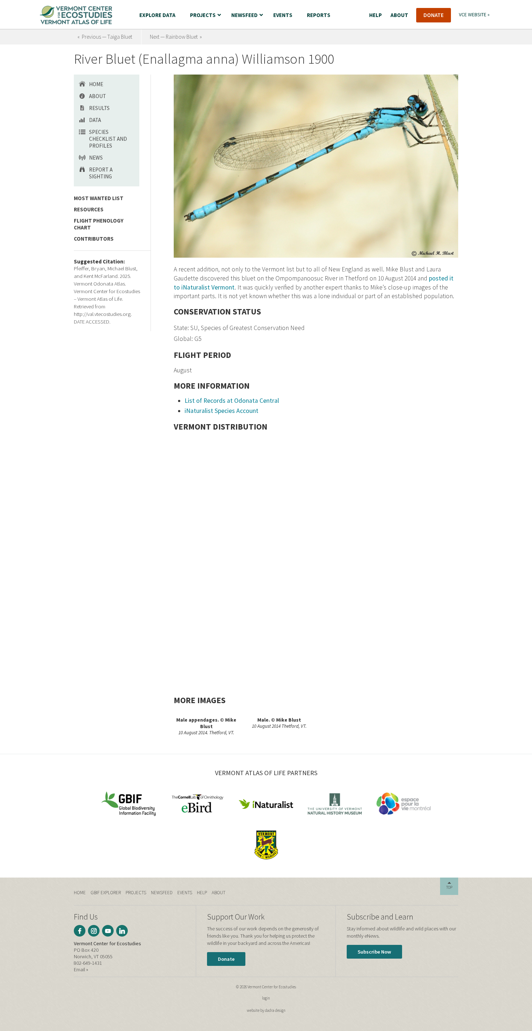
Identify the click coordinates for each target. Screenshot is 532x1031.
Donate (226, 959)
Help (202, 893)
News (96, 157)
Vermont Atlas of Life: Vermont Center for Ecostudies (76, 15)
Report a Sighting (101, 173)
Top (449, 887)
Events (184, 893)
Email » (81, 969)
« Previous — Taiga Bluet (104, 36)
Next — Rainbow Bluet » (176, 36)
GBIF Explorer (105, 893)
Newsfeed (162, 893)
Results (99, 108)
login (266, 998)
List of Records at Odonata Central (232, 401)
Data (95, 120)
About (97, 96)
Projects (136, 893)
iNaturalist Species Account (221, 411)
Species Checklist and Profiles (108, 138)
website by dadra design (266, 1010)
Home (96, 84)
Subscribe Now (374, 951)
